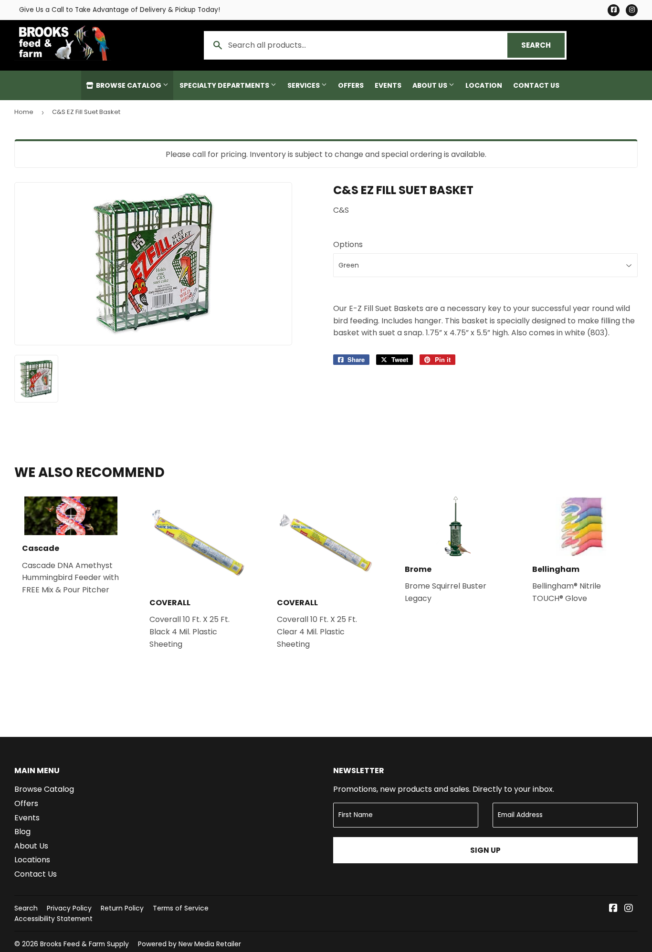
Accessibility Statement (53, 918)
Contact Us (536, 85)
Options (348, 244)
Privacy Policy (69, 908)
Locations (32, 859)
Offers (351, 85)
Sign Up (485, 850)
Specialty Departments (225, 85)
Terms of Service (181, 908)
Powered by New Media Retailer (189, 944)
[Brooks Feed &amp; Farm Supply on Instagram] (628, 908)
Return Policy (122, 908)
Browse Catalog (129, 85)
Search (543, 45)
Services (304, 85)
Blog (22, 831)
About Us (430, 85)
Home (23, 111)
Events (388, 85)
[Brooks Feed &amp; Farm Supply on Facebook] (613, 908)
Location (483, 85)
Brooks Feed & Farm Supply (84, 944)
